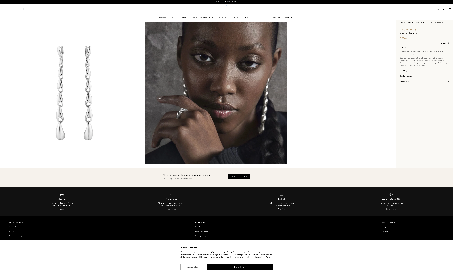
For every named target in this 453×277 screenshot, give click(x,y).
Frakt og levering (200, 236)
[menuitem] (162, 17)
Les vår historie (391, 209)
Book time (281, 209)
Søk (23, 9)
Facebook (385, 231)
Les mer (62, 209)
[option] (74, 93)
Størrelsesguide (444, 43)
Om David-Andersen (16, 227)
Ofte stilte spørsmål (201, 231)
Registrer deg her (239, 176)
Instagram (385, 227)
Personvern (199, 259)
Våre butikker (13, 231)
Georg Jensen (410, 29)
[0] (450, 9)
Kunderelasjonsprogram (16, 236)
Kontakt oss (172, 209)
